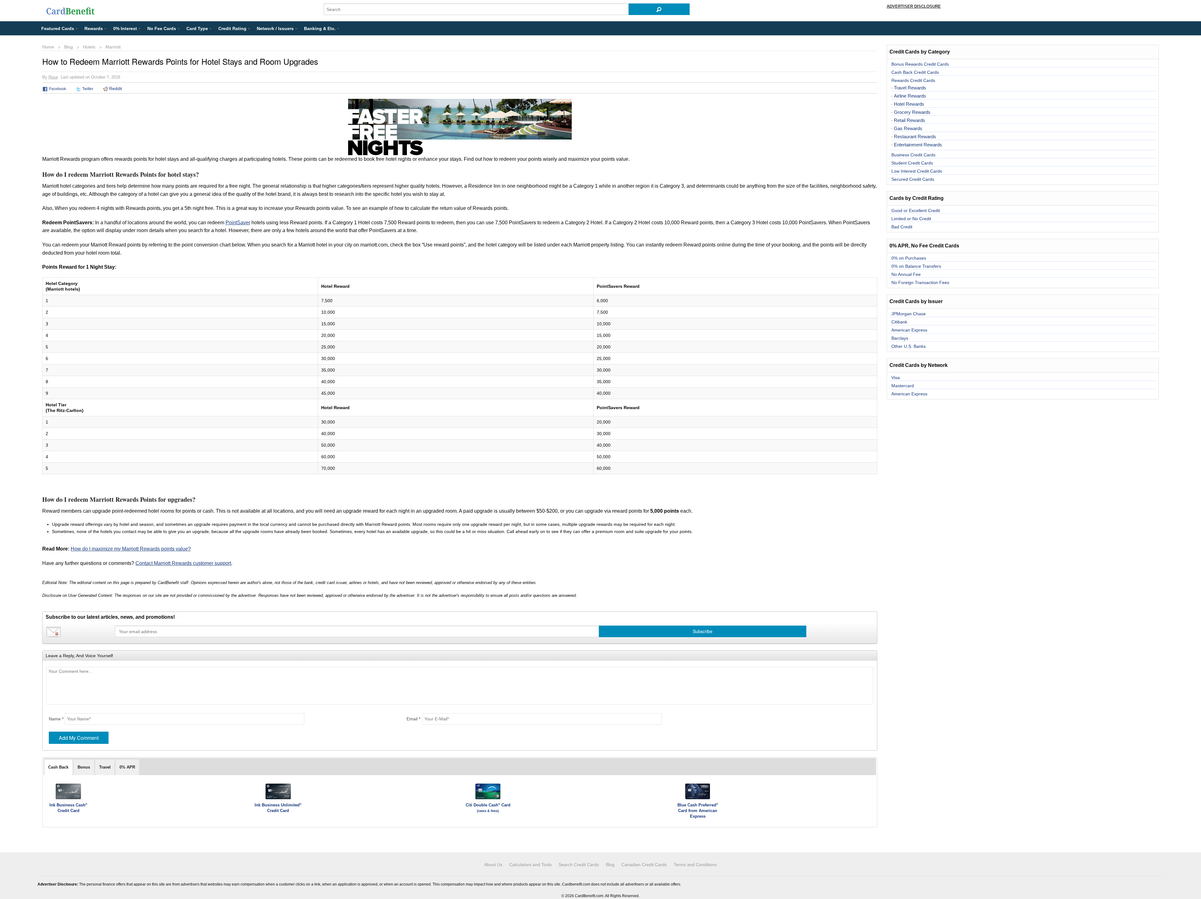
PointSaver (238, 222)
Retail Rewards (909, 120)
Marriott (113, 46)
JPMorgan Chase (908, 313)
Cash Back (58, 767)
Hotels (89, 46)
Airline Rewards (910, 96)
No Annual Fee (906, 274)
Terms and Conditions (695, 864)
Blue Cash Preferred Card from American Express (697, 811)
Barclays (899, 338)
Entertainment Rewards (918, 144)
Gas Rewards (908, 128)
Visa (895, 377)
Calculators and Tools (530, 864)
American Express (909, 330)
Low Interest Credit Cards (916, 171)
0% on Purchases (908, 258)
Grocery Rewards (912, 112)
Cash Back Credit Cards (915, 72)
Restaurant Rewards (915, 136)
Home (48, 46)
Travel (105, 767)
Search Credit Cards (579, 864)
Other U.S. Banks (908, 346)
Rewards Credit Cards (913, 80)
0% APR (127, 767)
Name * (56, 718)
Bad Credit (901, 226)
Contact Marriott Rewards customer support (183, 563)
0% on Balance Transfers (916, 266)
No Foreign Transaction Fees (920, 282)
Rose (53, 77)
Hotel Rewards (909, 104)
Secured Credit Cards (912, 179)
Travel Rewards (910, 87)
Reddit (115, 88)
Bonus (84, 767)
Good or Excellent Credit (915, 210)
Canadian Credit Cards (644, 864)
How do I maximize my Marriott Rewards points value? (131, 548)
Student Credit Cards (912, 162)
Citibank (899, 321)
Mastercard (902, 385)
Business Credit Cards (913, 154)
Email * (413, 718)
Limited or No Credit (911, 218)
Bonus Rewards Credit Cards (920, 64)
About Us (493, 864)
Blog (68, 46)
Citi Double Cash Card (488, 805)
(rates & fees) (488, 811)
